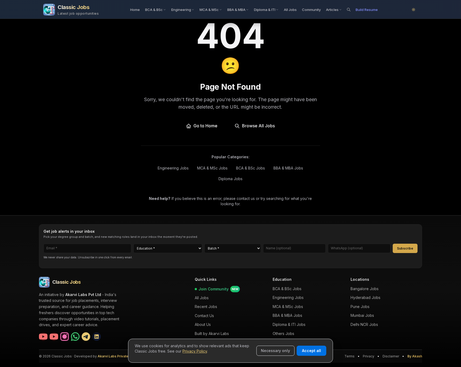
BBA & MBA (236, 9)
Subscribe (405, 248)
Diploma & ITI (264, 9)
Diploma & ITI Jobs (289, 324)
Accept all (311, 350)
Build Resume (367, 9)
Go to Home (205, 125)
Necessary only (275, 350)
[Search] (348, 9)
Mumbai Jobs (362, 315)
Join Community (218, 289)
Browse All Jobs (258, 125)
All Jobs (290, 9)
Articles (332, 9)
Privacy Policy (194, 351)
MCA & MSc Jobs (212, 168)
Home (135, 9)
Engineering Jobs (173, 168)
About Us (203, 324)
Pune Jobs (360, 306)
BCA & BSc (154, 9)
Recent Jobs (206, 306)
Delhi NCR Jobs (364, 324)
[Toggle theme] (413, 9)
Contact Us (204, 315)
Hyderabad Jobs (365, 297)
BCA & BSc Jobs (250, 168)
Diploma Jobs (230, 178)
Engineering (181, 9)
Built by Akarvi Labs (212, 333)
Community (311, 9)
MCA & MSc (209, 9)
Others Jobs (283, 333)
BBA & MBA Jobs (288, 168)
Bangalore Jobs (365, 288)
